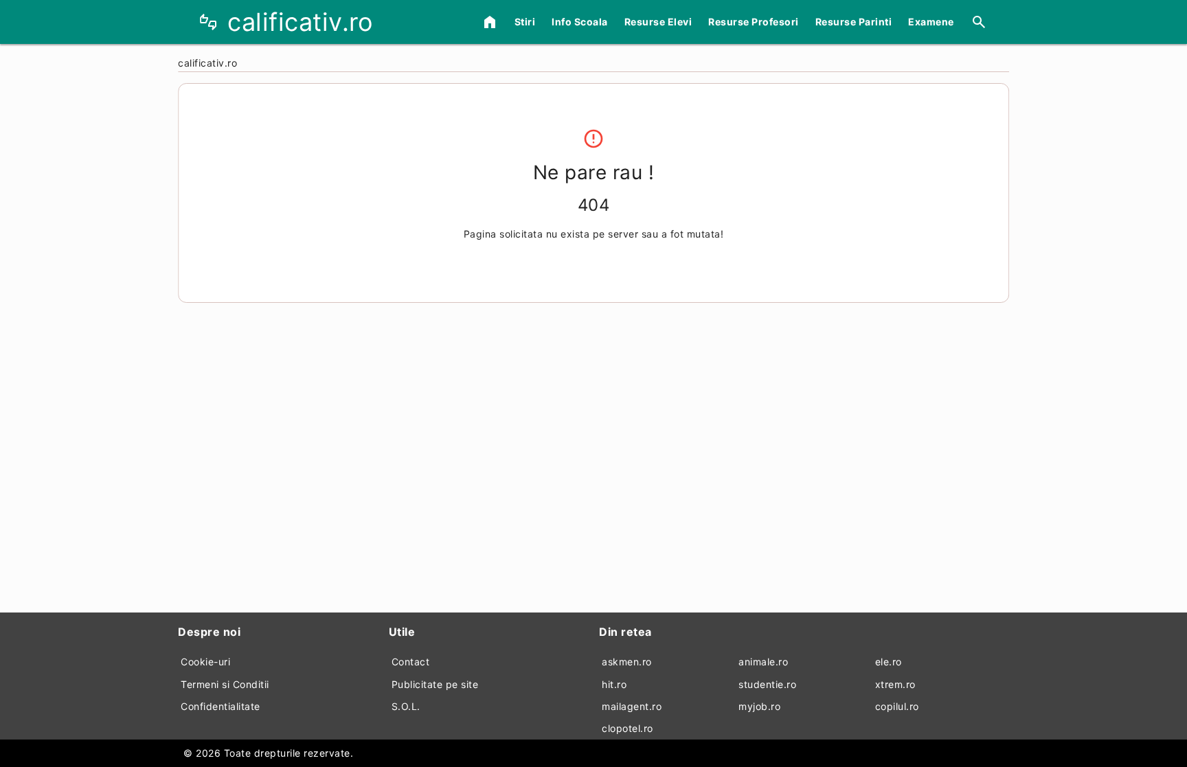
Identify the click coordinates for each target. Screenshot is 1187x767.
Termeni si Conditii (225, 684)
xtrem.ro (895, 684)
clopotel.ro (627, 728)
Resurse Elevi (658, 21)
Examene (931, 21)
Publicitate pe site (435, 684)
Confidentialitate (220, 706)
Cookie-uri (205, 661)
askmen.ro (627, 661)
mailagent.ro (632, 706)
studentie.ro (767, 684)
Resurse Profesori (753, 21)
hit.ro (614, 684)
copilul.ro (897, 706)
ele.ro (888, 661)
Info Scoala (580, 21)
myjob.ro (759, 706)
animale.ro (763, 661)
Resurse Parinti (853, 21)
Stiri (525, 21)
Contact (411, 661)
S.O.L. (406, 706)
